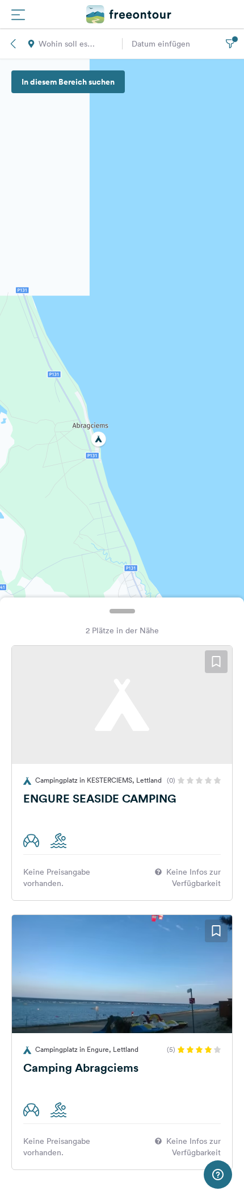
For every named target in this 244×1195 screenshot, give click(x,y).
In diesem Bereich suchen (68, 81)
